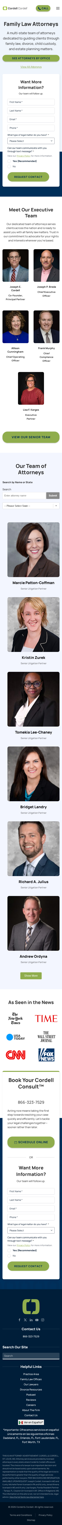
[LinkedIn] (31, 1319)
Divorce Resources (31, 1389)
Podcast (31, 1394)
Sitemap (31, 1520)
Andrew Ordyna (33, 956)
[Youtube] (37, 1319)
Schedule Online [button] (32, 1142)
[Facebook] (19, 1319)
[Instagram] (42, 1319)
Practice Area (31, 1374)
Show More (31, 975)
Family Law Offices (31, 1379)
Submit (53, 495)
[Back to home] (15, 8)
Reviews (31, 1400)
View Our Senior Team (31, 437)
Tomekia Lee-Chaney (33, 732)
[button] (58, 8)
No (14, 166)
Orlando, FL (27, 1438)
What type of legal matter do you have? (28, 134)
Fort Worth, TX (31, 1442)
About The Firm (31, 1410)
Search (6, 489)
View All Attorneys (31, 67)
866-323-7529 (31, 1102)
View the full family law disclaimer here (26, 1497)
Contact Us (31, 1415)
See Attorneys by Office (31, 58)
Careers (31, 1405)
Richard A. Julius (33, 881)
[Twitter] (25, 1319)
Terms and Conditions (21, 1515)
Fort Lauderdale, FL (46, 1438)
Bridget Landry (33, 807)
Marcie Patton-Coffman (33, 582)
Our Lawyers (31, 1384)
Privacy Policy (23, 155)
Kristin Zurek (33, 657)
